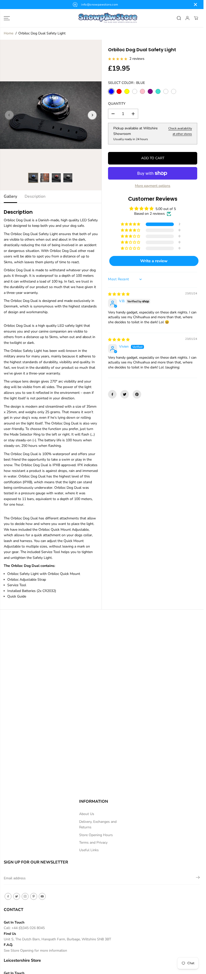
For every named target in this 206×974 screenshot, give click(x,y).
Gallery (10, 196)
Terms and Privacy (93, 842)
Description (35, 196)
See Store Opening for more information (35, 950)
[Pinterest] (137, 394)
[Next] (92, 115)
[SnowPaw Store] (102, 18)
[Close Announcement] (195, 4)
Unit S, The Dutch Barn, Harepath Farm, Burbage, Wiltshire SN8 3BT (57, 939)
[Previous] (9, 115)
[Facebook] (112, 394)
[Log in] (187, 18)
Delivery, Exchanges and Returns (98, 824)
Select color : (126, 82)
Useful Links (89, 850)
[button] (7, 18)
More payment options (152, 185)
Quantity (116, 103)
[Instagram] (25, 896)
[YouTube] (42, 896)
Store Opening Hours (96, 835)
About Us (86, 813)
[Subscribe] (198, 878)
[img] (119, 294)
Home (8, 33)
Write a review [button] (154, 261)
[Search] (179, 18)
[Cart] (196, 18)
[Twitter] (124, 394)
